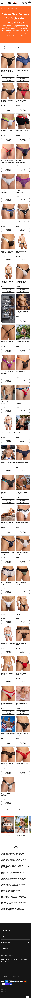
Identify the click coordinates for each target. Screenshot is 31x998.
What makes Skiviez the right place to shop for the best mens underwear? (12, 909)
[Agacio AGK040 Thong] (8, 633)
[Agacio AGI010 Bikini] (23, 513)
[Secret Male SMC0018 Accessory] (8, 332)
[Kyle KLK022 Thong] (23, 362)
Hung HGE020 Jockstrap (5, 493)
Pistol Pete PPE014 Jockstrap (21, 402)
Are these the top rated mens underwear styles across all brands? (12, 866)
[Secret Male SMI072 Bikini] (23, 633)
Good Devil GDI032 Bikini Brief (21, 101)
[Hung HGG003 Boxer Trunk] (23, 121)
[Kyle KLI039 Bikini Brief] (8, 121)
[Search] (26, 3)
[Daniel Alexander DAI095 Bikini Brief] (8, 60)
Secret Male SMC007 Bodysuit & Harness (7, 523)
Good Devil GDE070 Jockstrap (22, 312)
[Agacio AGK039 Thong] (8, 422)
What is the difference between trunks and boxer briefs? (13, 885)
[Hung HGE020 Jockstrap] (8, 482)
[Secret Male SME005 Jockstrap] (8, 754)
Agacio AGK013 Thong (7, 221)
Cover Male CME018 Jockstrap (21, 493)
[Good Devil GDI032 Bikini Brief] (23, 91)
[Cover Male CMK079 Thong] (8, 693)
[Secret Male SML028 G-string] (8, 663)
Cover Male (21, 835)
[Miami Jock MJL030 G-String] (8, 392)
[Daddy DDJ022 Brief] (23, 60)
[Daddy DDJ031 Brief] (23, 452)
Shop (3, 936)
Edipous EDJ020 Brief (22, 341)
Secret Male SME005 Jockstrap (7, 764)
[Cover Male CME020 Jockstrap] (8, 362)
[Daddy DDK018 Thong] (23, 211)
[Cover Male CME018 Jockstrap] (23, 482)
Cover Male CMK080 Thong (22, 553)
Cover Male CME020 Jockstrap (7, 372)
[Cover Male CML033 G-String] (8, 543)
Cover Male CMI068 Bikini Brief (7, 101)
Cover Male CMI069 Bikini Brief (21, 674)
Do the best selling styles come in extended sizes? (13, 902)
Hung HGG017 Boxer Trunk (7, 583)
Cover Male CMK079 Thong (7, 704)
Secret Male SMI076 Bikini (21, 252)
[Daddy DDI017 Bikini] (23, 422)
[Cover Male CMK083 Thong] (23, 603)
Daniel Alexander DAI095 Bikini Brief (7, 71)
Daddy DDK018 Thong (22, 221)
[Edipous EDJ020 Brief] (23, 332)
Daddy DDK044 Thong (8, 462)
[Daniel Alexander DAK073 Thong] (23, 151)
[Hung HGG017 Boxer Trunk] (8, 573)
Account (5, 949)
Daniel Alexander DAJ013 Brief (21, 191)
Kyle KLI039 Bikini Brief (6, 131)
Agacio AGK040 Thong (8, 643)
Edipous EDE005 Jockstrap (6, 794)
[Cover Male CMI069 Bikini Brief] (23, 663)
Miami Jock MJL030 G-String (8, 402)
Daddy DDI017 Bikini (22, 432)
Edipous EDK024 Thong (21, 583)
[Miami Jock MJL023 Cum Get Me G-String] (8, 151)
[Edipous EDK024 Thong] (23, 573)
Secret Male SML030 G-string (8, 613)
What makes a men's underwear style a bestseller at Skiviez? (13, 853)
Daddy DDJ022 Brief (22, 70)
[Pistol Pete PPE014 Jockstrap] (23, 392)
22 (19, 810)
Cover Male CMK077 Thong (22, 734)
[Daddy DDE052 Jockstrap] (8, 181)
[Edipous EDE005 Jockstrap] (8, 784)
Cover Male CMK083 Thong (22, 613)
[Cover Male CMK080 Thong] (23, 543)
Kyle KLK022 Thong (22, 372)
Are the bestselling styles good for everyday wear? (12, 890)
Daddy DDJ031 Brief (22, 462)
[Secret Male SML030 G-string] (8, 603)
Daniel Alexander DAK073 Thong (21, 161)
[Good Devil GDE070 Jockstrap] (23, 302)
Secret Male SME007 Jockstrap (7, 282)
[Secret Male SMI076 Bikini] (23, 241)
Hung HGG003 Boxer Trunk (22, 131)
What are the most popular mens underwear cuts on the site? (13, 859)
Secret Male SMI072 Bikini (21, 644)
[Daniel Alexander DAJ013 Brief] (23, 181)
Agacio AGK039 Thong (8, 432)
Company (6, 942)
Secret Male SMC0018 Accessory (7, 342)
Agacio (8, 835)
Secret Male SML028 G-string (8, 674)
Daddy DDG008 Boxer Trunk (8, 734)
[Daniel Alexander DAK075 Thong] (23, 271)
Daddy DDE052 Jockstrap (5, 191)
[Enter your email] (28, 966)
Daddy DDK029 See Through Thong (7, 252)
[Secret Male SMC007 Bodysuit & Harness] (8, 513)
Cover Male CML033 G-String (8, 553)
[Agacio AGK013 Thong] (8, 211)
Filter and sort (7, 47)
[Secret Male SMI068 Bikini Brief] (23, 693)
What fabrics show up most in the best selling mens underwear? (13, 879)
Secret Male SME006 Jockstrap (22, 764)
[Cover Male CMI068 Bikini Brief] (8, 91)
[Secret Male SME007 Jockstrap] (8, 271)
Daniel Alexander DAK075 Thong (21, 282)
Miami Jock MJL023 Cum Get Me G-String (7, 161)
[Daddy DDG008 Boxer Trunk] (8, 724)
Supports (5, 930)
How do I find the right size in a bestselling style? (12, 873)
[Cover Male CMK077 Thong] (23, 724)
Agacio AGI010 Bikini (22, 522)
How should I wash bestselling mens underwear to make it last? (13, 896)
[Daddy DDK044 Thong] (8, 452)
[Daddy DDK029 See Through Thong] (8, 241)
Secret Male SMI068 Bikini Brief (21, 704)
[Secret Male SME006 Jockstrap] (23, 754)
